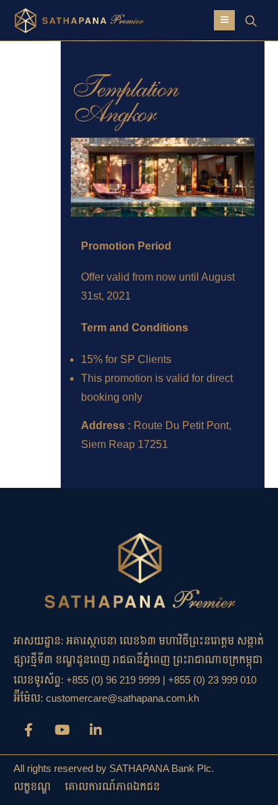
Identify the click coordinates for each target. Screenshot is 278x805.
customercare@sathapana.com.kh (122, 698)
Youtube (62, 729)
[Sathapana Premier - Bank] (57, 20)
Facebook (28, 729)
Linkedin (95, 729)
